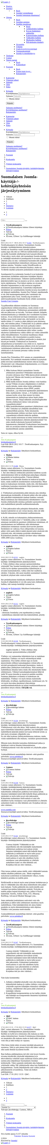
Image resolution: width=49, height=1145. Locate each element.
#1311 (16, 557)
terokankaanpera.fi (8, 442)
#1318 (16, 641)
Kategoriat (10, 78)
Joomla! (14, 1141)
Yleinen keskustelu (13, 164)
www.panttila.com (8, 810)
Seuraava (9, 206)
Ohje (8, 85)
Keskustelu (10, 159)
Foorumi (9, 155)
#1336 (16, 721)
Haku (8, 87)
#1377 (29, 1027)
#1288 (16, 466)
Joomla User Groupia (9, 301)
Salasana (9, 96)
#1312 (16, 604)
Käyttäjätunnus (12, 93)
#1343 (16, 836)
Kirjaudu (10, 103)
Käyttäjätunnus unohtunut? (16, 110)
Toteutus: (17, 1136)
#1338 (16, 783)
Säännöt (9, 82)
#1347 (16, 942)
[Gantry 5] (5, 2)
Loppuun (9, 208)
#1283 (29, 243)
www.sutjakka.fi (16, 756)
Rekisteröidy (11, 112)
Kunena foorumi (28, 1136)
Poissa (8, 229)
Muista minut (14, 99)
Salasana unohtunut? (14, 108)
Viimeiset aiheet (12, 80)
